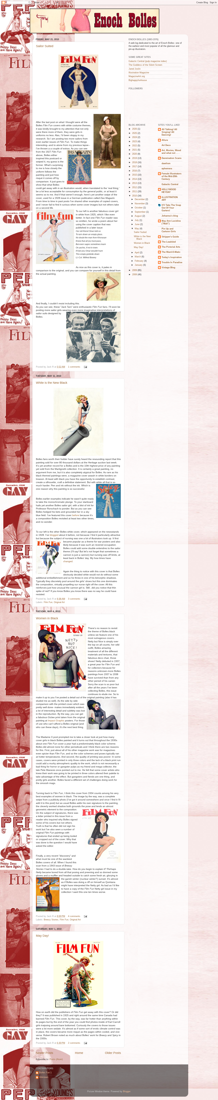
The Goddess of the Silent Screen (145, 65)
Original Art (59, 602)
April (137, 252)
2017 (135, 166)
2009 (135, 270)
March (138, 256)
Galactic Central (170, 184)
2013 (135, 183)
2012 (135, 187)
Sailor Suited (44, 46)
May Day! (42, 935)
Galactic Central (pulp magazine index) (148, 61)
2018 (135, 162)
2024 (135, 137)
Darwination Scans (171, 158)
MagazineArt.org (137, 76)
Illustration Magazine (139, 72)
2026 (135, 129)
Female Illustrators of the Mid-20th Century (171, 176)
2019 (135, 158)
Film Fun (48, 602)
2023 (135, 141)
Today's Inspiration (172, 257)
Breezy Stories (51, 920)
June (137, 224)
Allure (165, 140)
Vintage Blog (168, 267)
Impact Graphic (56, 720)
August (138, 216)
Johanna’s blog (170, 216)
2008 (135, 274)
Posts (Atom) (56, 1059)
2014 (135, 179)
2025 (135, 133)
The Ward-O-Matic (171, 252)
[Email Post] (85, 367)
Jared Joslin (135, 69)
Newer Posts (44, 1053)
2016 (135, 171)
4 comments (74, 916)
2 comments (74, 1043)
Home (79, 1053)
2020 (135, 154)
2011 (135, 191)
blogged (54, 535)
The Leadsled (169, 242)
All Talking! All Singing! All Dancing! (169, 132)
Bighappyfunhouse (138, 80)
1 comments (74, 367)
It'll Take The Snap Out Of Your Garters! (171, 208)
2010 (135, 196)
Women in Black (47, 618)
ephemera (167, 168)
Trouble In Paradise (172, 262)
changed (68, 561)
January (139, 265)
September (140, 212)
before (75, 515)
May (137, 228)
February (139, 261)
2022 (135, 145)
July (137, 220)
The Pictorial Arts (171, 247)
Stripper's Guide (170, 237)
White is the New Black (51, 382)
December (140, 199)
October (139, 207)
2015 (135, 175)
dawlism (166, 163)
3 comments (74, 599)
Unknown (43, 1077)
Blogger (126, 1091)
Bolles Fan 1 (45, 1072)
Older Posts (113, 1053)
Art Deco (166, 145)
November (140, 203)
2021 (135, 150)
